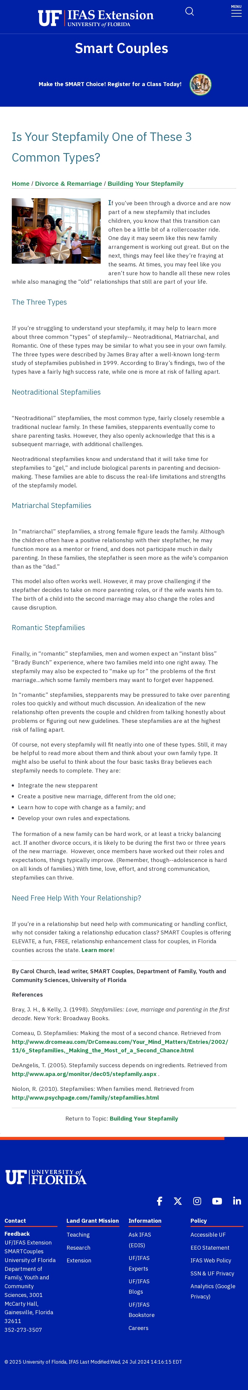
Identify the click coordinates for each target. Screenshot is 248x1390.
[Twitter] (178, 1200)
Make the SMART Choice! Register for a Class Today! (110, 84)
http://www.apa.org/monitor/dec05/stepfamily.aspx (84, 1074)
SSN (196, 1273)
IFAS (74, 1362)
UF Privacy (220, 1273)
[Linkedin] (237, 1200)
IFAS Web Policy (211, 1260)
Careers (138, 1328)
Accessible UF (208, 1234)
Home (21, 183)
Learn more (97, 950)
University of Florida (45, 1362)
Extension (79, 1260)
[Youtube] (218, 1200)
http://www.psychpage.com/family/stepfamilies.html (85, 1097)
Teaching (78, 1234)
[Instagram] (197, 1200)
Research (78, 1247)
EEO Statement (210, 1247)
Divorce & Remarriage (68, 183)
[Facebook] (160, 1200)
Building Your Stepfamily (146, 183)
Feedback (17, 1233)
